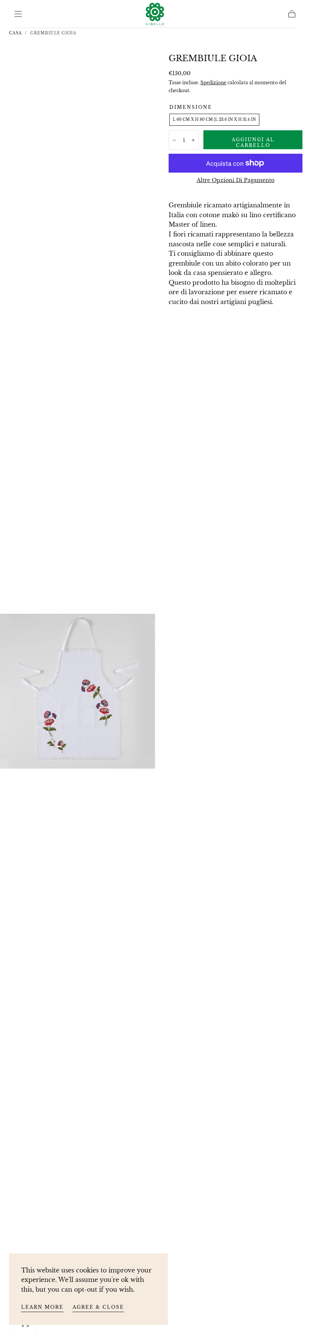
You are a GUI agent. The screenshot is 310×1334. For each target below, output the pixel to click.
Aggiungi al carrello (253, 142)
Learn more (42, 1307)
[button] (18, 14)
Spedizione (213, 82)
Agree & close (98, 1307)
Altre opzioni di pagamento (235, 180)
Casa (15, 33)
